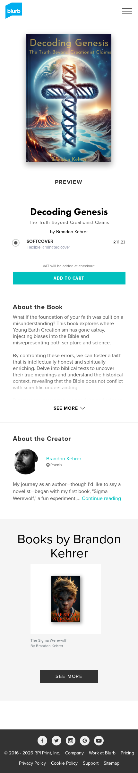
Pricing (127, 753)
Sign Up (102, 11)
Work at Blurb (102, 753)
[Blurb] (13, 13)
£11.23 (119, 242)
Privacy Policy (32, 763)
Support (91, 763)
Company (74, 753)
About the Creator (42, 439)
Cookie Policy (64, 763)
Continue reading (101, 498)
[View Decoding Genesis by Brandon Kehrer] (69, 98)
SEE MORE (69, 676)
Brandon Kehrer (63, 459)
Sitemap (111, 763)
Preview (68, 181)
